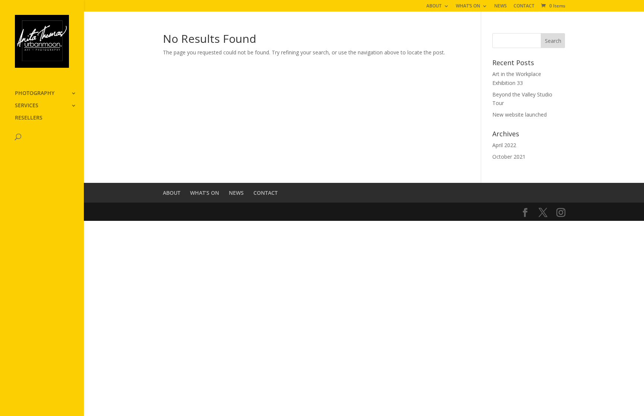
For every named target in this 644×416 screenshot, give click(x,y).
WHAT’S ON (468, 6)
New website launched (519, 114)
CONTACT (524, 6)
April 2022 (504, 145)
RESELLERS (28, 118)
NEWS (500, 6)
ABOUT (434, 6)
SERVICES (26, 106)
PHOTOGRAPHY (34, 93)
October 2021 (508, 156)
